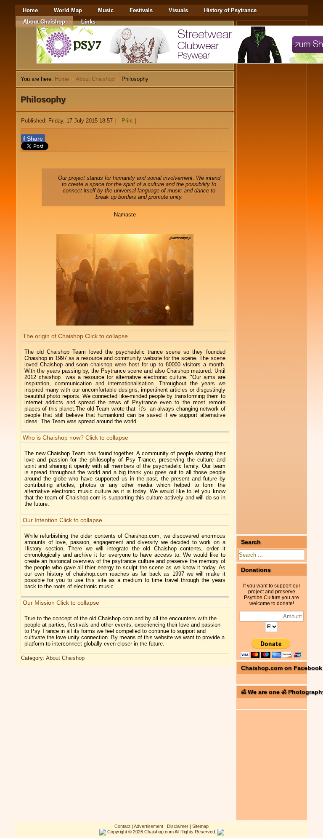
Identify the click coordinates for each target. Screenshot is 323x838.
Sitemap (200, 826)
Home (30, 10)
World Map (68, 10)
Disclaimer (177, 826)
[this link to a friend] (139, 120)
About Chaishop (44, 22)
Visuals (178, 10)
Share (33, 138)
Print (127, 120)
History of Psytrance (230, 10)
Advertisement (148, 826)
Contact (122, 826)
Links (88, 22)
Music (106, 10)
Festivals (141, 10)
